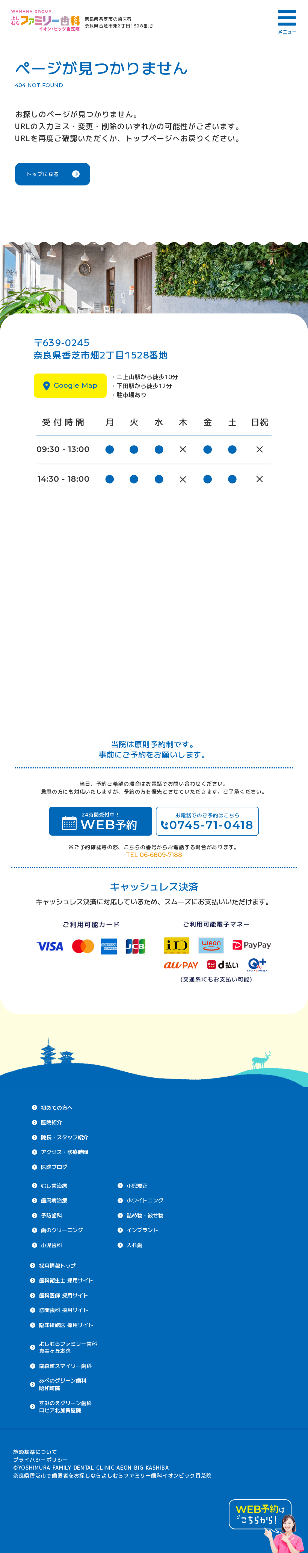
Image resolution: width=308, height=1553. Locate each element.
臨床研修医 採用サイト (66, 1325)
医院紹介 (51, 1122)
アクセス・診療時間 (64, 1151)
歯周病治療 (54, 1200)
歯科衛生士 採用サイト (66, 1280)
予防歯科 (51, 1215)
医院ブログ (54, 1166)
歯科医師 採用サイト (63, 1295)
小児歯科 (51, 1245)
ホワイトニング (145, 1200)
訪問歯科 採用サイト (63, 1309)
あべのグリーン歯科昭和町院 (62, 1384)
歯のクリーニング (62, 1230)
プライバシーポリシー (40, 1459)
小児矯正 (137, 1185)
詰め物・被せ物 (145, 1215)
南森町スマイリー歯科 (65, 1365)
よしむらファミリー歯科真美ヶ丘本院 (68, 1347)
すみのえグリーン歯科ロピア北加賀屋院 (65, 1406)
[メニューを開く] (287, 21)
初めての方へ (56, 1107)
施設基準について (35, 1451)
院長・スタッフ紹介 (64, 1137)
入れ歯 (134, 1245)
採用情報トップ (57, 1265)
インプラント (142, 1230)
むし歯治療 (54, 1185)
